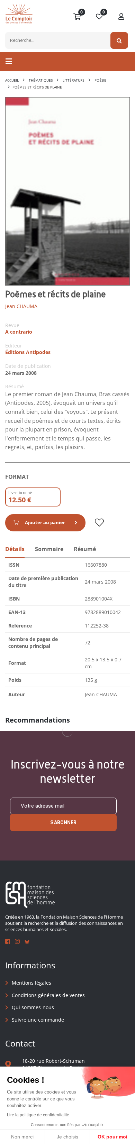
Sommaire (49, 549)
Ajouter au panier (45, 522)
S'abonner (63, 822)
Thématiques (41, 80)
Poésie (100, 80)
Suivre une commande (38, 1019)
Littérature (73, 80)
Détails (15, 549)
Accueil (12, 80)
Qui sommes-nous (33, 1007)
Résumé (85, 549)
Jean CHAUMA (21, 306)
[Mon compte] (121, 17)
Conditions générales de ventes (48, 995)
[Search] (119, 40)
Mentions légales (31, 982)
